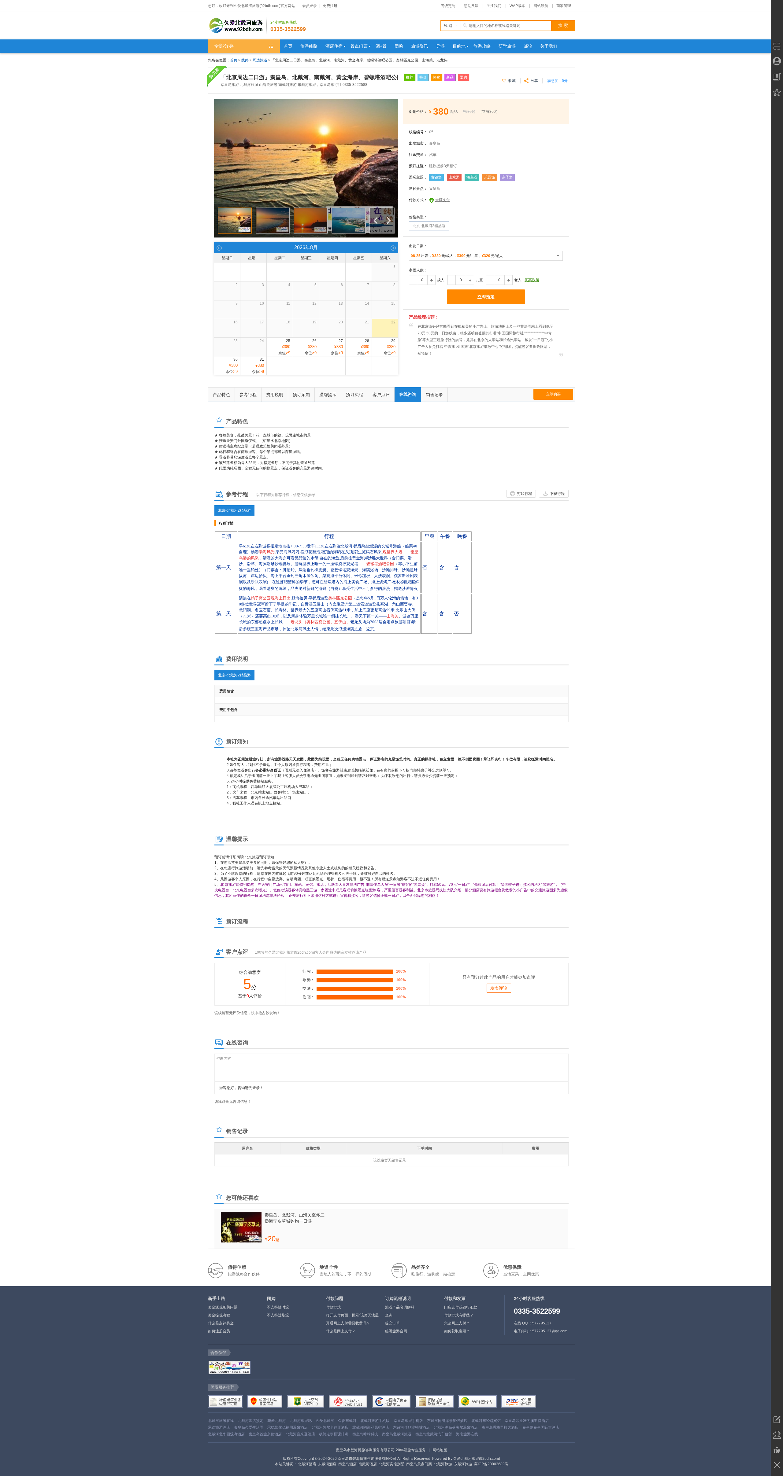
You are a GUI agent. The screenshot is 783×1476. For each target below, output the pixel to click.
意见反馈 (471, 6)
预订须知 (301, 394)
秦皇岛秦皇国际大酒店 (540, 1427)
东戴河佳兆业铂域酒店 (411, 1427)
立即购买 (553, 394)
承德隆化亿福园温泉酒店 (287, 1427)
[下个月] (393, 247)
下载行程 (557, 493)
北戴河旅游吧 (301, 1421)
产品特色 (221, 394)
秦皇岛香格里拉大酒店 (500, 1427)
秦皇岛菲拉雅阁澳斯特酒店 (527, 1421)
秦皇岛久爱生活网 (248, 1427)
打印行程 (524, 493)
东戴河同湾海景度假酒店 (447, 1421)
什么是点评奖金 (221, 1323)
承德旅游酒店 (219, 1427)
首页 (233, 60)
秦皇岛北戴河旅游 (396, 1434)
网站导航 (540, 6)
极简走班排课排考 (333, 1434)
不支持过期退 (278, 1315)
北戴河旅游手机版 (375, 1421)
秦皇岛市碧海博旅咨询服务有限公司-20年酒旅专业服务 (381, 1450)
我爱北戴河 (276, 1421)
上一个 (375, 221)
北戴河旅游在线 (221, 1421)
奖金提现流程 (219, 1315)
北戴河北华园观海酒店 (226, 1434)
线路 (245, 60)
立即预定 (486, 296)
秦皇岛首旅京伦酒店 (265, 1434)
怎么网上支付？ (457, 1323)
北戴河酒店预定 (250, 1421)
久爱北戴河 (325, 1421)
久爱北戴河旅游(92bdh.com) (476, 1458)
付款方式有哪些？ (458, 1315)
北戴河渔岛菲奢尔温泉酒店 (456, 1427)
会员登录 (309, 6)
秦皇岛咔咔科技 (365, 1434)
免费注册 (330, 6)
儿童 (479, 280)
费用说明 (274, 394)
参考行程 (248, 394)
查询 (388, 1315)
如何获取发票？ (457, 1331)
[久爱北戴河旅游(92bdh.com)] (237, 26)
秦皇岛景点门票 (419, 1464)
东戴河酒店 (327, 1464)
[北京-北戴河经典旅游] (306, 102)
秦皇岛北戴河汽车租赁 (433, 1434)
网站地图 (439, 1450)
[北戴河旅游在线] (229, 1367)
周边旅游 (260, 60)
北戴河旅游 (443, 1464)
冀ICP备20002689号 (491, 1464)
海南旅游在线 (467, 1434)
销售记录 (434, 394)
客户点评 (381, 394)
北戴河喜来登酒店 (300, 1434)
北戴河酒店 (307, 1464)
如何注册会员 (219, 1331)
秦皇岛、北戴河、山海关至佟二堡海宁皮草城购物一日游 (295, 1218)
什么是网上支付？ (340, 1331)
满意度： (557, 81)
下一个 (388, 221)
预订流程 (354, 394)
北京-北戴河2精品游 (234, 510)
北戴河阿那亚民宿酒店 (370, 1427)
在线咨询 (407, 394)
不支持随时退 (278, 1307)
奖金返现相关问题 (222, 1307)
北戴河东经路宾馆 (486, 1421)
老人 (517, 280)
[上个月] (219, 247)
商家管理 (563, 6)
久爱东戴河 (347, 1421)
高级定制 (448, 6)
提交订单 (392, 1323)
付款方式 (333, 1307)
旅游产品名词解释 (399, 1307)
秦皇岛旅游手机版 (408, 1421)
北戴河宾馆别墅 (391, 1464)
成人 (440, 280)
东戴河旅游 (463, 1464)
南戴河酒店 (367, 1464)
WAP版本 (517, 6)
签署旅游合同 (396, 1331)
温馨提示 (327, 394)
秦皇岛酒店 (347, 1464)
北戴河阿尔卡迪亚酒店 (330, 1427)
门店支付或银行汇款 (460, 1307)
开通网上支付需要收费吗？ (348, 1323)
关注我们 (494, 6)
